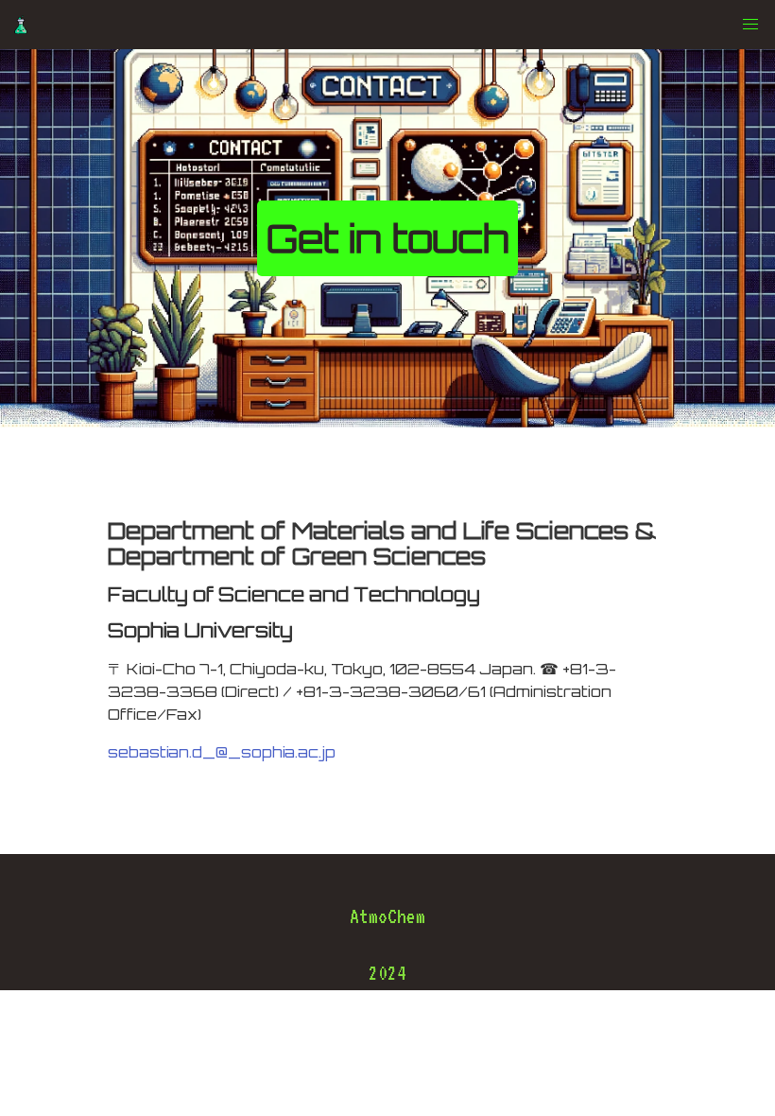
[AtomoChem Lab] (21, 24)
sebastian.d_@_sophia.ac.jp (222, 751)
